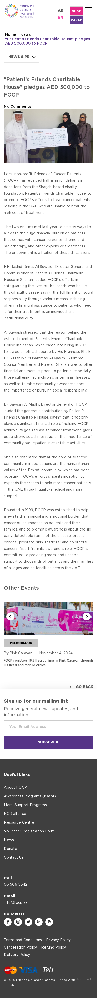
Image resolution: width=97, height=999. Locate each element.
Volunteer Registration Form (29, 831)
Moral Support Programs (25, 805)
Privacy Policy (58, 940)
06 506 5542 (15, 885)
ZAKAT (76, 20)
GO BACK (84, 687)
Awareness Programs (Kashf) (30, 796)
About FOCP (15, 787)
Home (10, 35)
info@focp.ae (16, 903)
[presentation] (10, 616)
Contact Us (14, 857)
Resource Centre (19, 822)
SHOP (76, 11)
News (25, 35)
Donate (10, 849)
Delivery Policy (17, 955)
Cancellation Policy (20, 947)
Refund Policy (53, 947)
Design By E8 (84, 979)
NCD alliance (15, 814)
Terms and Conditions (23, 940)
